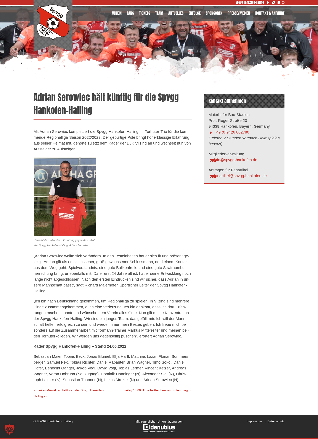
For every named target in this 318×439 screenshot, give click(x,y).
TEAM (159, 13)
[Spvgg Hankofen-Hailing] (53, 26)
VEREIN (117, 13)
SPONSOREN (214, 13)
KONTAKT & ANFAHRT (269, 13)
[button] (9, 429)
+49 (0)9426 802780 (231, 132)
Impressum (254, 421)
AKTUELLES (175, 13)
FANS (130, 13)
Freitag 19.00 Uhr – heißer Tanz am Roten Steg (157, 390)
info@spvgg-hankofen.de (235, 160)
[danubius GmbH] (159, 431)
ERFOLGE (195, 13)
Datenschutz (275, 421)
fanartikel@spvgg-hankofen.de (240, 176)
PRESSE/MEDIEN (239, 13)
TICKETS (144, 13)
